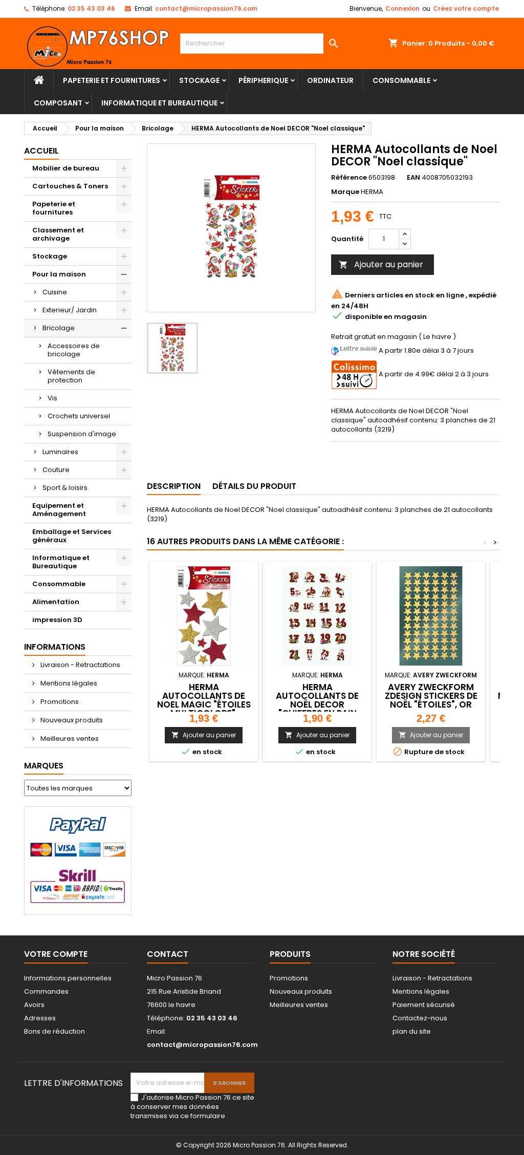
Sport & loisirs (65, 488)
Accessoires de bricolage (74, 350)
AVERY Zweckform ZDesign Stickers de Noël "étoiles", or (431, 696)
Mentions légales (68, 683)
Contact (167, 954)
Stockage (199, 80)
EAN (413, 177)
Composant (58, 103)
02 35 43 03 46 (91, 8)
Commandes (46, 991)
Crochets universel (79, 416)
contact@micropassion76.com (206, 8)
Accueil (41, 151)
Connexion (402, 8)
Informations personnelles (68, 978)
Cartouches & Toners (70, 186)
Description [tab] (174, 486)
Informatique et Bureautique (159, 103)
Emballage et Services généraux (71, 536)
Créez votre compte (466, 8)
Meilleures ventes (69, 738)
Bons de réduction (54, 1031)
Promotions (59, 702)
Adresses (40, 1018)
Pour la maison (59, 274)
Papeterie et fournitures (111, 80)
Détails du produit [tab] (254, 486)
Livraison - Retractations (79, 665)
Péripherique (263, 80)
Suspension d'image (82, 434)
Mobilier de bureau (65, 168)
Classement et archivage (58, 234)
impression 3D (57, 620)
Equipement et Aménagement (59, 510)
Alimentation (55, 602)
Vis (52, 398)
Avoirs (34, 1005)
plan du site (411, 1031)
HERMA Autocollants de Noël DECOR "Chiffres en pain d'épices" (317, 704)
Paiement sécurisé (423, 1005)
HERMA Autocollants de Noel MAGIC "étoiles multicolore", (204, 700)
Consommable (401, 80)
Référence (349, 177)
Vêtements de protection (71, 376)
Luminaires (60, 452)
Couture (56, 470)
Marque (345, 192)
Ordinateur (330, 80)
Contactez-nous (419, 1018)
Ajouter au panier (381, 264)
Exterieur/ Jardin (69, 310)
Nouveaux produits (71, 720)
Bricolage (58, 328)
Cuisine (54, 292)
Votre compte (56, 954)
